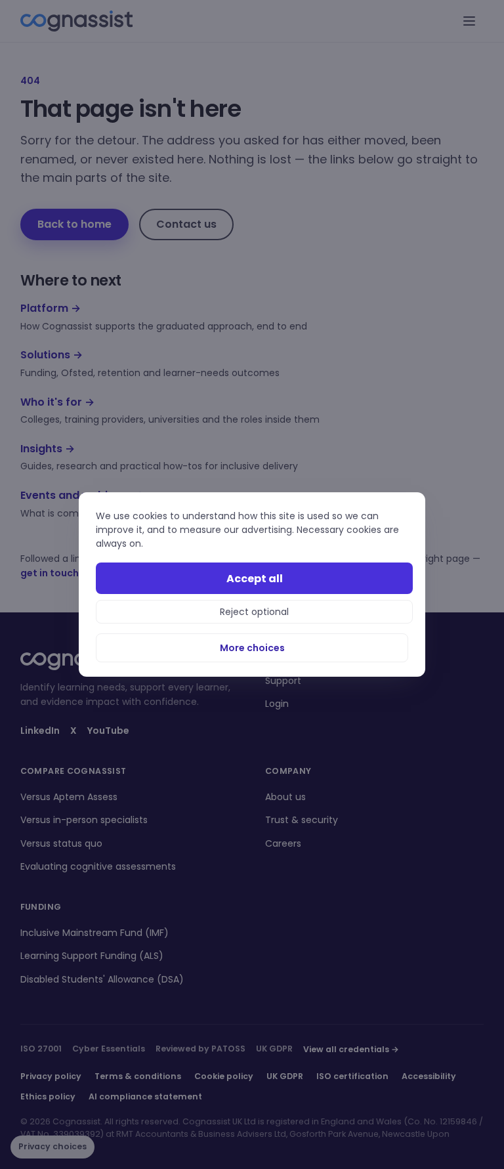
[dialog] (252, 584)
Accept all (254, 578)
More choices (252, 647)
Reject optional (254, 611)
